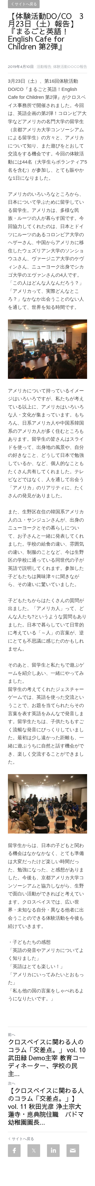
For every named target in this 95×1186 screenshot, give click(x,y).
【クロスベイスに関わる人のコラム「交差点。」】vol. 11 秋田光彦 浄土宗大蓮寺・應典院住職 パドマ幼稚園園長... (46, 1106)
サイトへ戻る (26, 4)
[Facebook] (14, 1150)
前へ (11, 1034)
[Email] (72, 1150)
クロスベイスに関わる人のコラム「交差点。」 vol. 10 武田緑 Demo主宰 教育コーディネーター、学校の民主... (47, 1057)
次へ (11, 1083)
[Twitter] (33, 1150)
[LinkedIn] (53, 1150)
